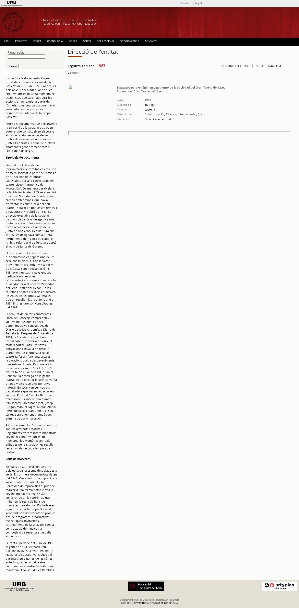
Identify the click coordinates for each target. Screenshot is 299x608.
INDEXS (73, 41)
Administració (154, 114)
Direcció (171, 114)
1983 (148, 100)
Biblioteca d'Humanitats (167, 600)
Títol (246, 66)
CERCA (37, 41)
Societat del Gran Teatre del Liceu (140, 91)
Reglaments (187, 114)
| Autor (257, 66)
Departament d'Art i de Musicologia (137, 600)
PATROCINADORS (129, 41)
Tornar (74, 73)
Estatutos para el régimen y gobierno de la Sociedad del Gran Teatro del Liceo (171, 87)
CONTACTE (151, 41)
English (199, 3)
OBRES (87, 41)
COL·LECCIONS (105, 41)
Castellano (185, 3)
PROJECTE (21, 41)
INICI (6, 41)
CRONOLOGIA (55, 41)
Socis (201, 114)
